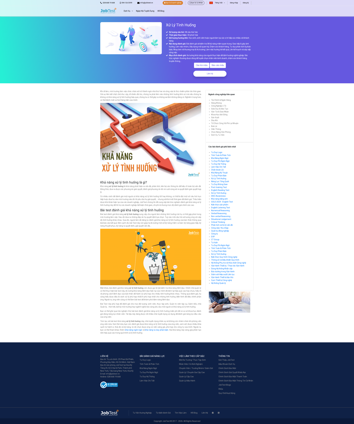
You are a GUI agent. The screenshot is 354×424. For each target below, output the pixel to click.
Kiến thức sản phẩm (219, 205)
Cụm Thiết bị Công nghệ (221, 280)
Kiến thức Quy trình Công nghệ (224, 257)
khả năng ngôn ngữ (133, 330)
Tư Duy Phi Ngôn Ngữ (220, 161)
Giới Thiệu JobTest (226, 360)
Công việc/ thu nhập (219, 228)
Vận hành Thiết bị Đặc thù (222, 277)
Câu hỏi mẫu (202, 65)
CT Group (215, 239)
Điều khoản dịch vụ (226, 364)
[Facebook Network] (213, 413)
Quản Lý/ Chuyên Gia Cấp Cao (192, 372)
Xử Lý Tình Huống (218, 178)
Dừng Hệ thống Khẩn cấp (221, 268)
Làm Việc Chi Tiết (218, 167)
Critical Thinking (218, 222)
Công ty (214, 234)
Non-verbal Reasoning (220, 216)
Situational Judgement (221, 219)
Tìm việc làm (181, 413)
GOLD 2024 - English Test (222, 202)
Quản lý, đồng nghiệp (220, 231)
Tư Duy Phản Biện (219, 175)
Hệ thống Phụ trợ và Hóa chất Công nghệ (228, 263)
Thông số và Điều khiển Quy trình (225, 260)
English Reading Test (220, 190)
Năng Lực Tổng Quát (220, 181)
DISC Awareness (218, 196)
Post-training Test (219, 187)
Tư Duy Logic (216, 152)
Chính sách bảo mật (227, 368)
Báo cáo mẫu (218, 65)
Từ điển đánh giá (163, 413)
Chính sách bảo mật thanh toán (232, 376)
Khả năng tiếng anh (219, 199)
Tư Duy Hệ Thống (218, 164)
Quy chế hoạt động (226, 393)
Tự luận (214, 242)
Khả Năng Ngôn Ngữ (219, 158)
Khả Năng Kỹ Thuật (219, 173)
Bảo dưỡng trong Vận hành (223, 271)
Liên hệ (210, 74)
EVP (213, 237)
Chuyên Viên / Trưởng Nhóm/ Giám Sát (196, 368)
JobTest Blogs (224, 385)
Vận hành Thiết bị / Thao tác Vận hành (227, 266)
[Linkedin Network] (218, 413)
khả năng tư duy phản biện (156, 330)
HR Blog (194, 413)
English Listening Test (220, 207)
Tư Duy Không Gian (219, 184)
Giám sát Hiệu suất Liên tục (223, 274)
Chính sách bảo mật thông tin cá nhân (235, 381)
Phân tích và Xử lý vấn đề (222, 225)
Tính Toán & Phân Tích (221, 155)
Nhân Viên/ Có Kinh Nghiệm (191, 364)
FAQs (220, 389)
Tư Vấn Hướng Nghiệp (142, 413)
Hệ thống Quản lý (218, 283)
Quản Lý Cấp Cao (186, 376)
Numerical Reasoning (220, 210)
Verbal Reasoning (219, 213)
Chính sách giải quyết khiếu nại (232, 372)
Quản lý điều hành (187, 381)
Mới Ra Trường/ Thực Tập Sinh (192, 360)
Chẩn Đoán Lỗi (217, 170)
